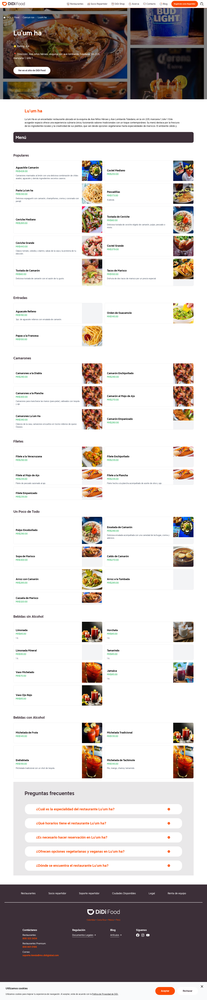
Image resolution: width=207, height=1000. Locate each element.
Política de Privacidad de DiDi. (105, 994)
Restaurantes (28, 893)
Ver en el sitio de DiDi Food (32, 70)
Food (16, 17)
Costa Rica (101, 920)
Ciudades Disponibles (124, 893)
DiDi (9, 17)
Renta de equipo (177, 893)
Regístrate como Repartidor (184, 4)
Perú (118, 920)
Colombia (91, 920)
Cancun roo (28, 17)
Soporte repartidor (89, 893)
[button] (184, 4)
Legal (152, 893)
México (111, 920)
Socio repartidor (57, 893)
